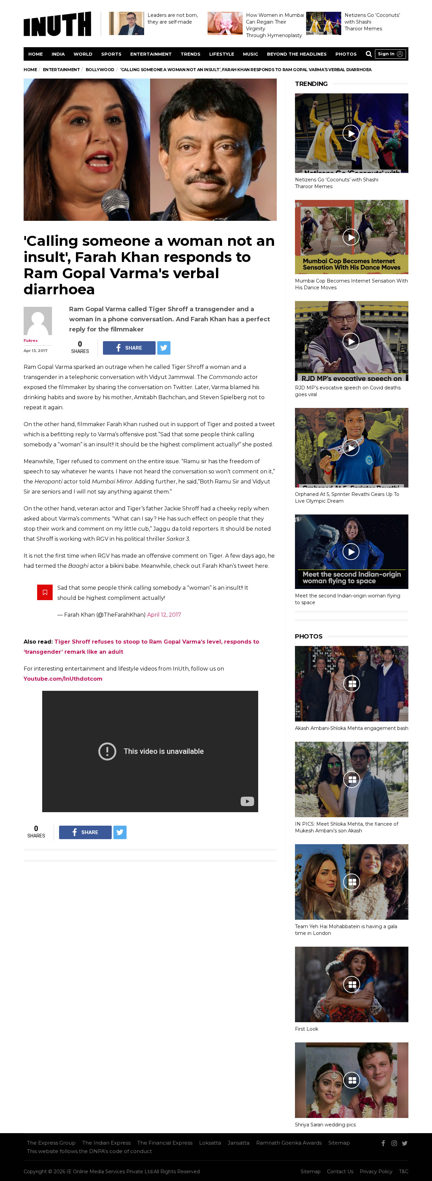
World (83, 54)
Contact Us (340, 1172)
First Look (306, 1029)
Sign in (386, 53)
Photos (346, 54)
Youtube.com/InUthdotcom (63, 679)
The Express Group (51, 1143)
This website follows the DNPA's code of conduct (89, 1151)
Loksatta (210, 1143)
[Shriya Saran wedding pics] (351, 1080)
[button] (390, 54)
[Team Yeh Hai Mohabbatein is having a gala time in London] (351, 882)
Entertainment (151, 54)
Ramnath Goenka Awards (289, 1143)
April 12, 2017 (164, 615)
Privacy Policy (376, 1172)
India (58, 54)
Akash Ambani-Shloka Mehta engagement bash (351, 728)
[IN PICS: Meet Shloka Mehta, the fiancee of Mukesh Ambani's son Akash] (351, 779)
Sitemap (339, 1143)
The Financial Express (164, 1143)
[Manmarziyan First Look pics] (351, 984)
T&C (403, 1172)
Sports (111, 54)
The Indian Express (106, 1143)
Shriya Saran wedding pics (325, 1125)
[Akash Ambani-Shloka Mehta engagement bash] (351, 683)
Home (35, 54)
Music (250, 54)
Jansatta (238, 1143)
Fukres (31, 340)
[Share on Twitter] (163, 348)
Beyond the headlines (297, 54)
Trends (190, 54)
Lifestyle (221, 54)
